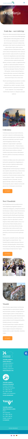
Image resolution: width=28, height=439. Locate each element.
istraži (7, 191)
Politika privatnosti (13, 428)
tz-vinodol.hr (6, 420)
